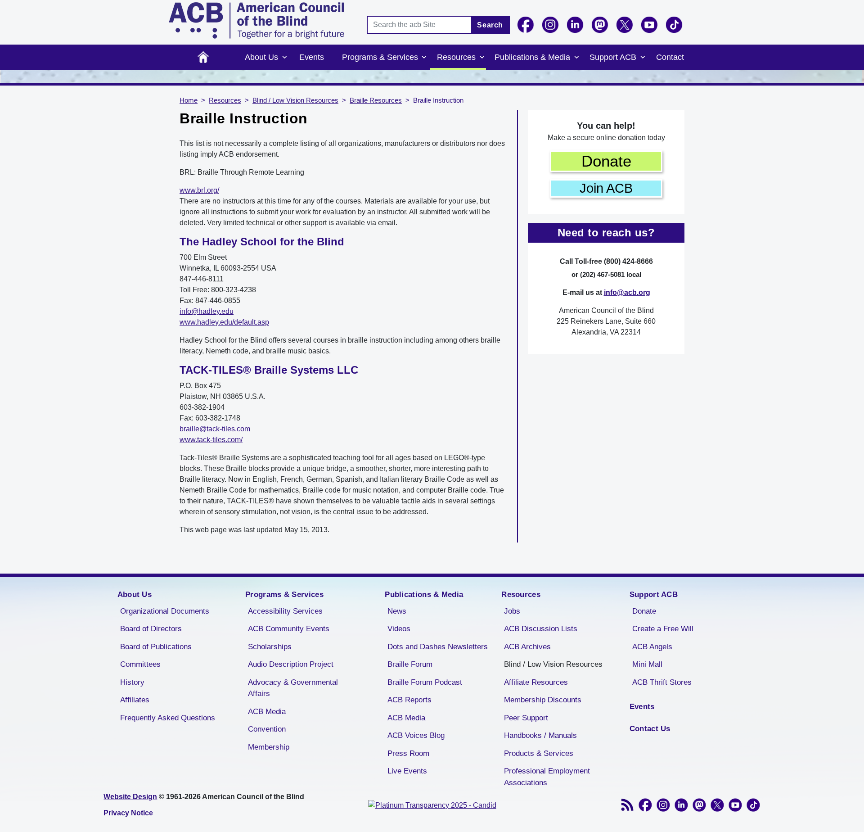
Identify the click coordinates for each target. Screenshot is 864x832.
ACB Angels (652, 646)
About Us (261, 57)
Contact (670, 57)
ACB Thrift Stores (662, 682)
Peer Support (526, 718)
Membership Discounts (542, 700)
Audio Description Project (290, 664)
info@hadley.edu (207, 311)
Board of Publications (156, 646)
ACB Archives (527, 646)
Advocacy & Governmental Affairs (293, 688)
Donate (606, 161)
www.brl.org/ (199, 190)
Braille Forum (409, 664)
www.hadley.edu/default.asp (224, 322)
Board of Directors (151, 628)
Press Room (408, 753)
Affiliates (134, 700)
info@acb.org (627, 292)
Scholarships (270, 646)
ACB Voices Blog (416, 735)
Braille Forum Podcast (424, 682)
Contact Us (650, 728)
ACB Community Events (288, 628)
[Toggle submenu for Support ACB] (643, 58)
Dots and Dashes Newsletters (437, 646)
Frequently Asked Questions (167, 718)
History (132, 682)
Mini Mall (647, 664)
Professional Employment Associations (547, 777)
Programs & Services (380, 57)
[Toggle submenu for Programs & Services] (424, 58)
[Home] (256, 20)
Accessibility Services (285, 611)
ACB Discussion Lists (540, 628)
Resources (456, 57)
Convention (267, 729)
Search (490, 25)
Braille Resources (376, 100)
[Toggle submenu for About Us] (284, 58)
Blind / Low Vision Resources (295, 100)
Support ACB (613, 57)
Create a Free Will (662, 628)
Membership (268, 747)
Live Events (407, 771)
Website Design (130, 796)
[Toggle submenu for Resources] (482, 58)
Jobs (512, 611)
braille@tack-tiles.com (215, 429)
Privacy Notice (128, 813)
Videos (398, 628)
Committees (140, 664)
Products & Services (538, 753)
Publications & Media (532, 57)
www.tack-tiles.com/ (211, 439)
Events (311, 57)
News (396, 611)
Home (203, 57)
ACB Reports (409, 700)
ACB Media (267, 711)
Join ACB (606, 188)
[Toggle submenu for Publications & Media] (576, 58)
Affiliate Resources (536, 682)
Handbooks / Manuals (540, 735)
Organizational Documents (164, 611)
